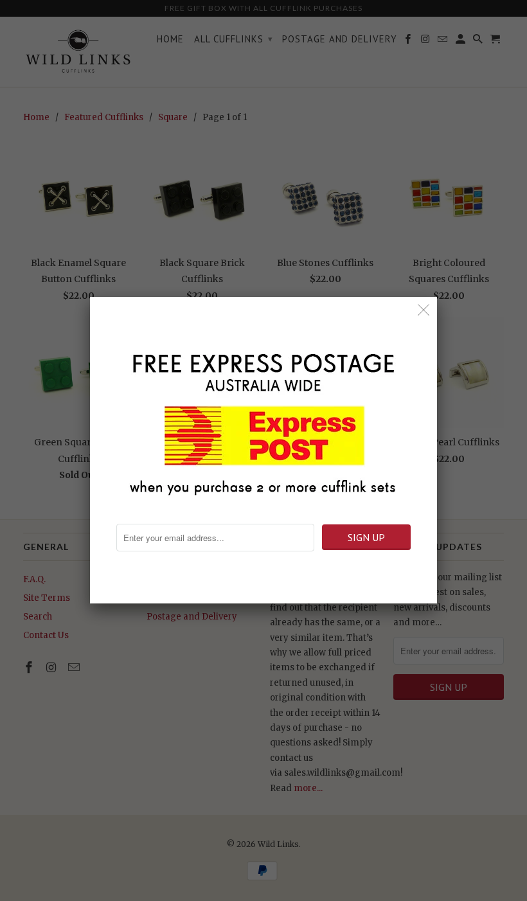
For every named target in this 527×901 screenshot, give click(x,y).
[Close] (424, 310)
